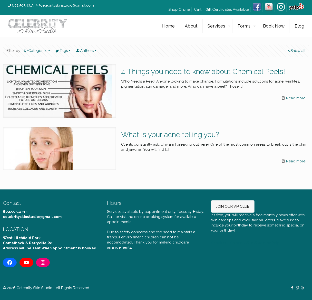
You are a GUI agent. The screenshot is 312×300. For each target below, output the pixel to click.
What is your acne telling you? (170, 134)
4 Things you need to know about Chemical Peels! (203, 71)
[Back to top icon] (288, 290)
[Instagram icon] (297, 288)
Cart (197, 9)
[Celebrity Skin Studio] (37, 26)
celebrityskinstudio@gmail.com (67, 5)
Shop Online (179, 9)
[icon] (302, 288)
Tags (64, 50)
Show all (298, 50)
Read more (295, 98)
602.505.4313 (23, 5)
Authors (87, 50)
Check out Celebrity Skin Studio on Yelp (245, 243)
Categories (37, 50)
